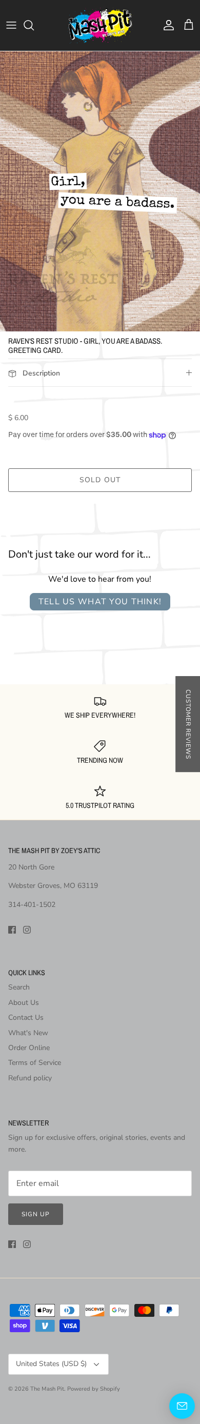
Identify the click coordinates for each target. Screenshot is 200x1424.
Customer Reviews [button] (188, 724)
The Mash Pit (47, 1389)
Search (19, 987)
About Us (23, 1002)
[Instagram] (27, 930)
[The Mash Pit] (100, 25)
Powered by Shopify (93, 1389)
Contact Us (26, 1017)
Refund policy (30, 1078)
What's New (28, 1033)
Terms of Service (34, 1062)
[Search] (34, 25)
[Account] (166, 25)
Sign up (36, 1214)
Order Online (29, 1048)
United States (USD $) (51, 1364)
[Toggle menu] (11, 25)
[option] (100, 191)
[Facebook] (12, 930)
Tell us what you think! (100, 601)
